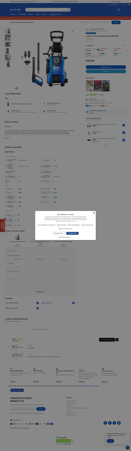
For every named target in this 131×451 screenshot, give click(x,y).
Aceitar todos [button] (72, 233)
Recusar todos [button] (59, 233)
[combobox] (94, 213)
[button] (65, 237)
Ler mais (74, 221)
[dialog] (65, 225)
